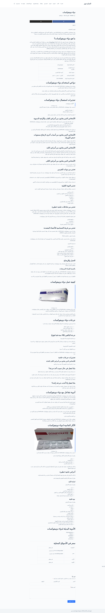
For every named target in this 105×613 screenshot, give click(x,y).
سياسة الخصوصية (36, 3)
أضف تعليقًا (72, 587)
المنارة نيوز (87, 3)
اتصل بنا (62, 3)
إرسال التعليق (71, 601)
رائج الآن (41, 3)
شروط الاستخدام (29, 3)
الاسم (74, 581)
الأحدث (58, 3)
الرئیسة (50, 3)
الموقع (43, 581)
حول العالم (61, 15)
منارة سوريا (18, 3)
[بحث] (14, 3)
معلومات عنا (23, 3)
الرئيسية (54, 3)
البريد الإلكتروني (57, 581)
